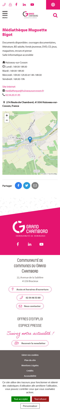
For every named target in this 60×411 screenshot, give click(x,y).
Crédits (30, 370)
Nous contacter (32, 306)
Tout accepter (21, 399)
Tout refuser (40, 399)
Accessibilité (30, 375)
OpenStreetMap (52, 174)
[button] (30, 139)
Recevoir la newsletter (33, 343)
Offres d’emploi (30, 318)
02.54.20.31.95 (12, 94)
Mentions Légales (30, 365)
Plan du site (30, 360)
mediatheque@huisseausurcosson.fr (24, 90)
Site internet (9, 86)
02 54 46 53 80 (32, 297)
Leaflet (44, 174)
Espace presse (30, 325)
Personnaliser (30, 406)
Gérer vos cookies (30, 354)
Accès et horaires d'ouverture (32, 289)
